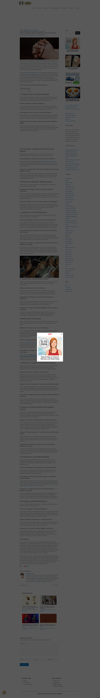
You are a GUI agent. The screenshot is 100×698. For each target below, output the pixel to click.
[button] (61, 334)
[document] (50, 349)
